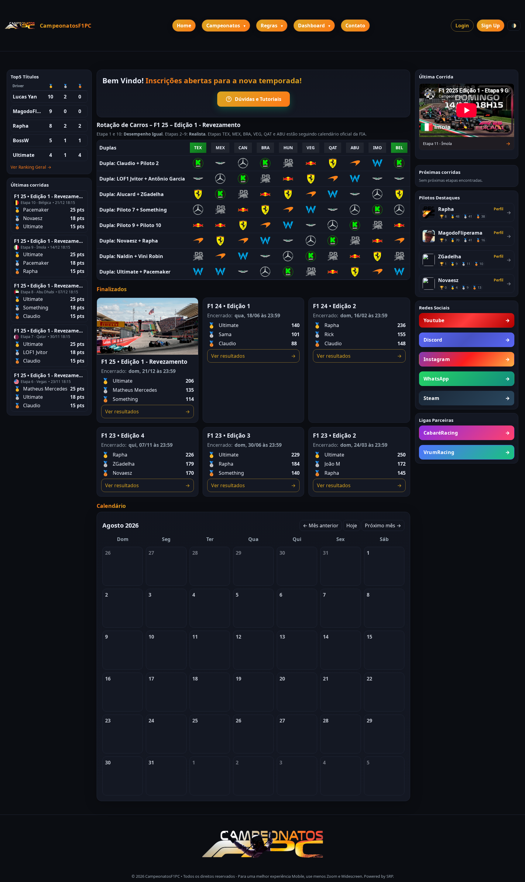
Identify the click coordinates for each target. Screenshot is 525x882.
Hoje (351, 525)
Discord (467, 339)
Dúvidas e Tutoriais (258, 99)
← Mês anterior (320, 525)
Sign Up (490, 25)
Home (184, 25)
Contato (355, 25)
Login (462, 25)
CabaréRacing (467, 432)
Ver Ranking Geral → (31, 167)
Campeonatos (223, 25)
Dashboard (311, 25)
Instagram (467, 359)
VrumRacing (467, 452)
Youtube (467, 320)
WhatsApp (467, 378)
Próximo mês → (383, 525)
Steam (467, 398)
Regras (269, 25)
